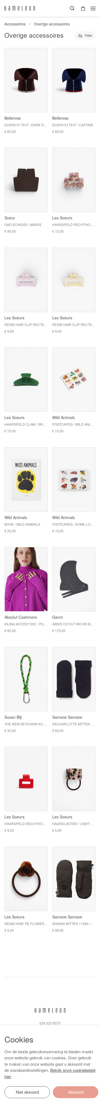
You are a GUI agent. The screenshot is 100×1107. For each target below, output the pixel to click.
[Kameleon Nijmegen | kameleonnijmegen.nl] (19, 8)
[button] (81, 8)
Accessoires (15, 24)
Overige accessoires (52, 24)
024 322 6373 (50, 1023)
